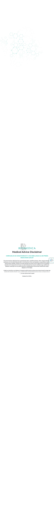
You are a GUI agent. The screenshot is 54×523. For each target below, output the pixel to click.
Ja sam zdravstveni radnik (27, 273)
